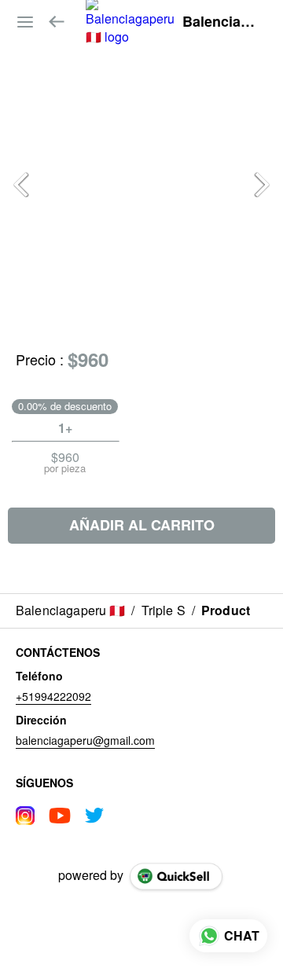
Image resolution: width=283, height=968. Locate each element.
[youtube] (59, 815)
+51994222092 (53, 696)
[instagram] (25, 815)
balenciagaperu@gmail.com (85, 740)
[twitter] (94, 815)
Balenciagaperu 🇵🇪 (220, 22)
